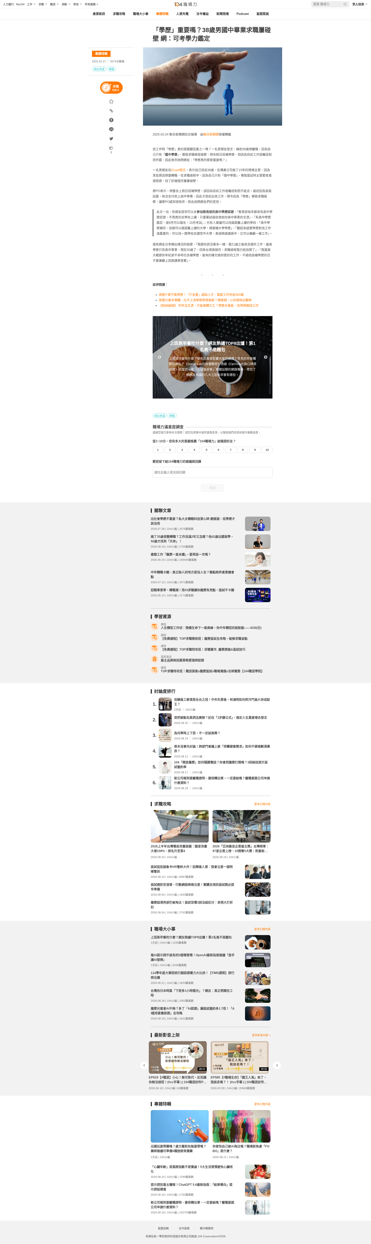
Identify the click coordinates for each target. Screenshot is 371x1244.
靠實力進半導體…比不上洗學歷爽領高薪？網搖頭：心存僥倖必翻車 (205, 300)
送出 (212, 488)
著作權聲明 (206, 1228)
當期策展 (262, 13)
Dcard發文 (178, 170)
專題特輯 (162, 13)
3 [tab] (212, 393)
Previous (159, 357)
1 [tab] (201, 393)
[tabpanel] (212, 357)
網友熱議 (99, 69)
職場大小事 (140, 13)
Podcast (243, 13)
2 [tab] (207, 393)
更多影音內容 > (261, 1035)
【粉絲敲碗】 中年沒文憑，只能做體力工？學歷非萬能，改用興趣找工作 (209, 305)
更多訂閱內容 (262, 804)
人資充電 (182, 13)
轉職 (111, 69)
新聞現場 (222, 13)
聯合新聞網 (211, 134)
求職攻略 (119, 13)
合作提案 (184, 1228)
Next (266, 357)
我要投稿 (163, 1228)
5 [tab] (224, 393)
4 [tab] (218, 393)
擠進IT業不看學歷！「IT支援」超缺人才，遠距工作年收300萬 (201, 294)
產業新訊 (99, 13)
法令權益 (202, 13)
